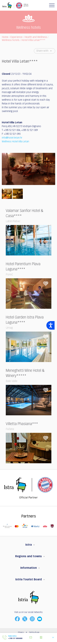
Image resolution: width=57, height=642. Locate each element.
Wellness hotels (10, 40)
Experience (16, 37)
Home (5, 37)
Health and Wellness (35, 37)
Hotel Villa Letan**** (33, 40)
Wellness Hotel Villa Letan (15, 142)
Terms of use (34, 632)
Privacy (21, 632)
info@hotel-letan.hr (12, 138)
